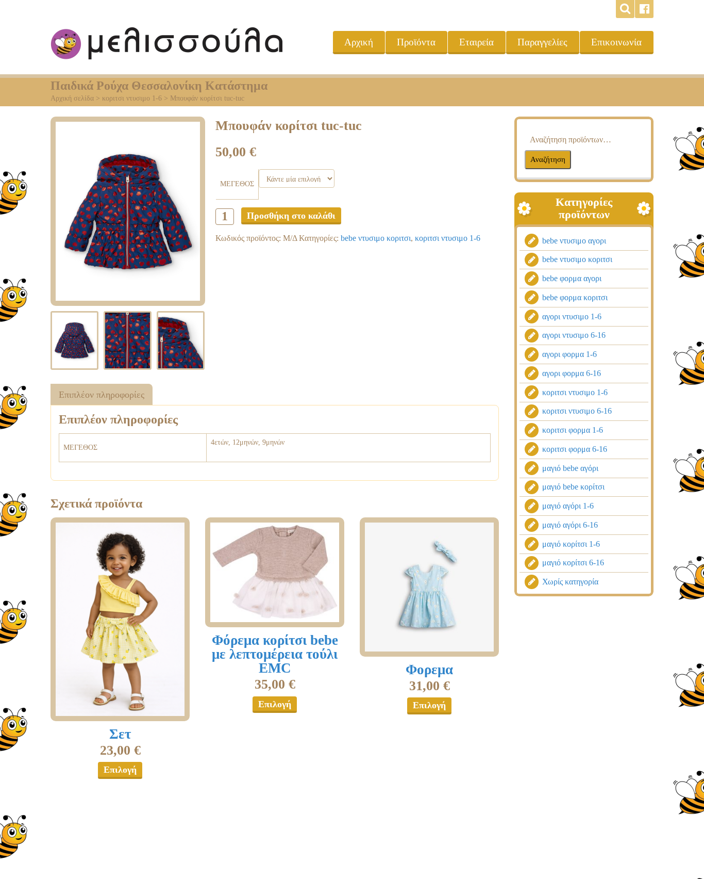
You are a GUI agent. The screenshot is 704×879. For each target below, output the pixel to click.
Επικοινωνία (616, 42)
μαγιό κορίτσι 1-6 (571, 544)
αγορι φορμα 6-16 (571, 373)
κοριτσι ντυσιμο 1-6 (132, 98)
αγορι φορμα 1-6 (569, 354)
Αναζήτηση (547, 159)
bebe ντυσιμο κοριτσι (376, 238)
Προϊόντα (416, 42)
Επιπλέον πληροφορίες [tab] (101, 394)
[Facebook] (644, 9)
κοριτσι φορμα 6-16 (574, 449)
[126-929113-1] (429, 587)
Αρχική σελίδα (72, 98)
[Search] (625, 9)
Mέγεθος (237, 184)
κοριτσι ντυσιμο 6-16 (577, 410)
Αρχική (358, 42)
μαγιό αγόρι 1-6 (568, 505)
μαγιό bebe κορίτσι (573, 486)
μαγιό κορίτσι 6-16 (573, 562)
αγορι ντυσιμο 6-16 (574, 335)
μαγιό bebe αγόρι (570, 468)
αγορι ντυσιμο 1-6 (571, 316)
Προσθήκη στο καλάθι (291, 215)
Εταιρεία (476, 42)
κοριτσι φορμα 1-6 (572, 430)
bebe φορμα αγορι (571, 278)
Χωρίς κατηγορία (570, 581)
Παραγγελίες (542, 42)
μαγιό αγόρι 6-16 (570, 524)
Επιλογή (120, 769)
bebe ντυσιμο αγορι (574, 240)
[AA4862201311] (274, 572)
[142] (120, 619)
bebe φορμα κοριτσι (575, 297)
